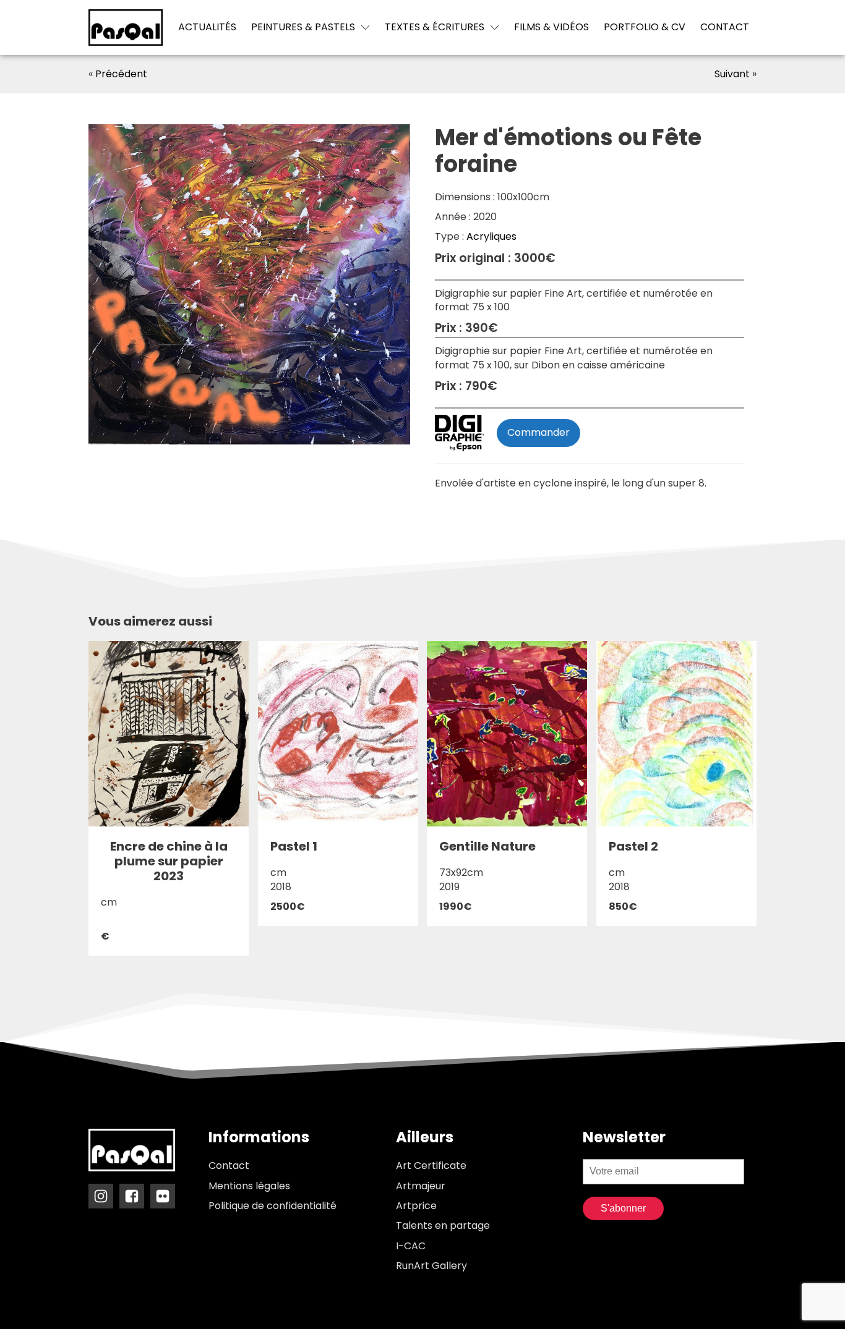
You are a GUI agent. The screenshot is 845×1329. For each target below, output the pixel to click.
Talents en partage (443, 1226)
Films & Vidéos (551, 27)
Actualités (207, 27)
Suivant (732, 74)
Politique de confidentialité (272, 1206)
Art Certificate (431, 1166)
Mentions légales (249, 1186)
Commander (538, 432)
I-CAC (411, 1246)
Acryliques (491, 236)
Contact (724, 27)
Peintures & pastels (303, 27)
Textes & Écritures (434, 27)
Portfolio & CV (644, 27)
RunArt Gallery (431, 1266)
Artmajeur (420, 1186)
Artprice (416, 1206)
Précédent (121, 74)
